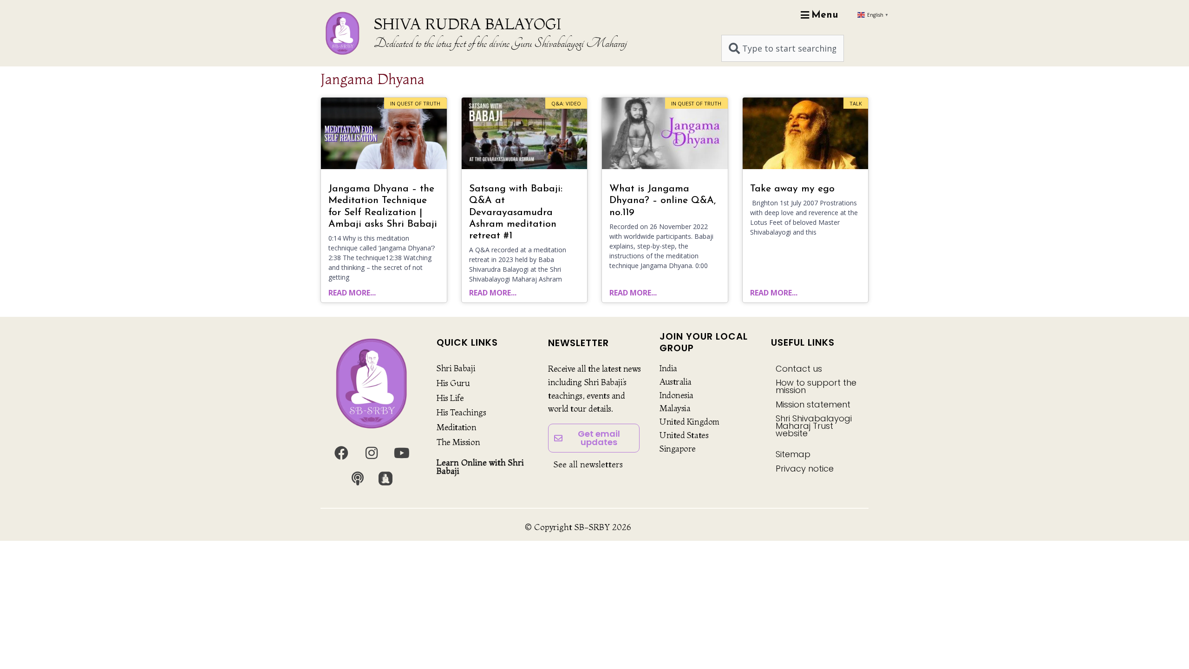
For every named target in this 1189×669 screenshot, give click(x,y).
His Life (450, 398)
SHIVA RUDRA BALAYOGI (467, 23)
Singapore (678, 448)
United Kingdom (689, 421)
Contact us (799, 368)
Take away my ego (792, 189)
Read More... (352, 293)
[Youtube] (402, 453)
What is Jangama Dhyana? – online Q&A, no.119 (662, 200)
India (668, 368)
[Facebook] (341, 453)
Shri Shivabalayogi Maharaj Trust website (814, 426)
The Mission (458, 442)
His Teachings (461, 412)
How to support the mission (816, 386)
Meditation (457, 427)
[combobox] (782, 48)
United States (684, 435)
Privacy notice (805, 468)
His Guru (453, 383)
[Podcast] (358, 478)
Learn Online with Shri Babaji (480, 466)
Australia (676, 381)
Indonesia (676, 395)
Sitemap (793, 454)
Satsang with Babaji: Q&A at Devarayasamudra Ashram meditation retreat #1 (515, 212)
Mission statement (813, 404)
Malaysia (675, 408)
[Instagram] (371, 453)
